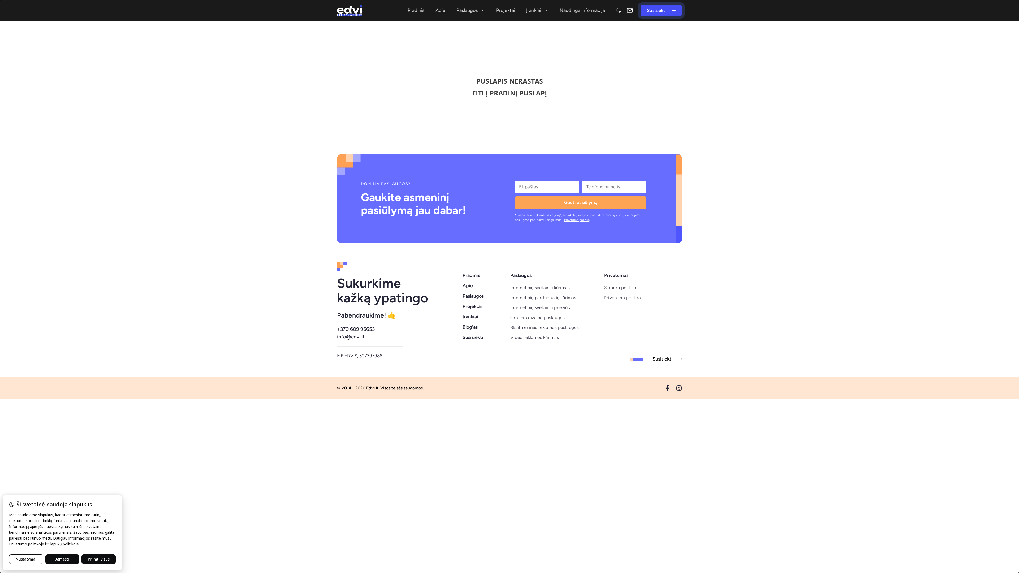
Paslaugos (467, 10)
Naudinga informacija (582, 10)
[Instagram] (679, 388)
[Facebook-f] (667, 388)
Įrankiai (533, 10)
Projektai (505, 10)
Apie (440, 10)
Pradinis (416, 10)
